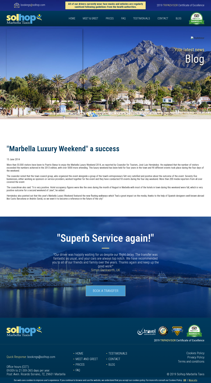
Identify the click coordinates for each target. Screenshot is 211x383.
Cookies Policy (195, 353)
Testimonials (141, 18)
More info (193, 380)
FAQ (123, 18)
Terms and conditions (191, 361)
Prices (110, 18)
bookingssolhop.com (33, 5)
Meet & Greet (90, 18)
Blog (178, 18)
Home (72, 18)
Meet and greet (87, 359)
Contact (163, 18)
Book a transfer (105, 291)
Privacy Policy (195, 357)
